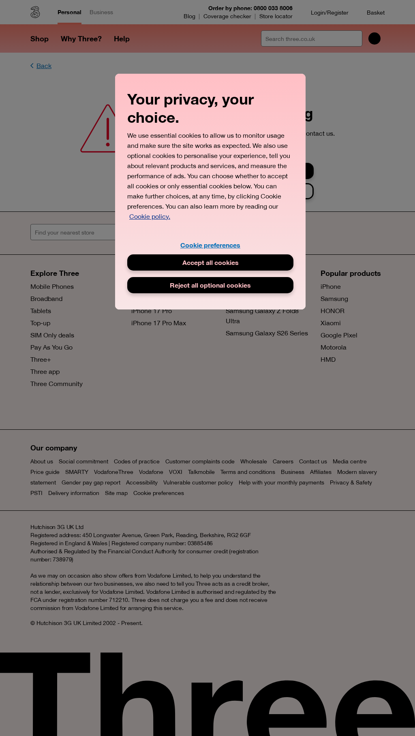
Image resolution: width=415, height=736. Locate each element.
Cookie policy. (149, 216)
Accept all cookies (210, 262)
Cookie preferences (210, 245)
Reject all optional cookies (210, 285)
